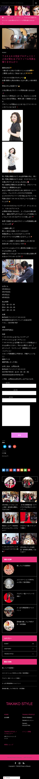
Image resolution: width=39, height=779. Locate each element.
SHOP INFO (18, 648)
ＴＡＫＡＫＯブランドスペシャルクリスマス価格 (10, 549)
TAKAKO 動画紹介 (27, 717)
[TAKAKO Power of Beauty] (16, 3)
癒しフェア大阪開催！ (24, 565)
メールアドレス (10, 390)
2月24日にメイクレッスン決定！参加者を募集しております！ (10, 507)
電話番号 (7, 397)
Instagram (19, 762)
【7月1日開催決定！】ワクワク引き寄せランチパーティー (28, 507)
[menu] (36, 3)
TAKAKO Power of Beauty (23, 766)
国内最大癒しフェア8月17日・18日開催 (25, 623)
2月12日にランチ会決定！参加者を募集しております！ (28, 549)
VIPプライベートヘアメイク (10, 737)
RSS (23, 762)
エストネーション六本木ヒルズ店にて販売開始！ (25, 581)
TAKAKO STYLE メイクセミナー (10, 732)
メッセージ (6, 404)
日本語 (7, 777)
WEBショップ (8, 744)
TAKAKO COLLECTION (26, 724)
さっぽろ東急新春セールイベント (25, 609)
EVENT (4, 52)
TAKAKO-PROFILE (28, 714)
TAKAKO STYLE (18, 654)
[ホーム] (2, 17)
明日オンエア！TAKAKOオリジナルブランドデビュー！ (10, 528)
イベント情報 (26, 731)
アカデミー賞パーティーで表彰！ (28, 527)
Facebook (15, 762)
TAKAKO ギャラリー (28, 720)
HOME (6, 714)
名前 (6, 382)
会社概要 (6, 717)
